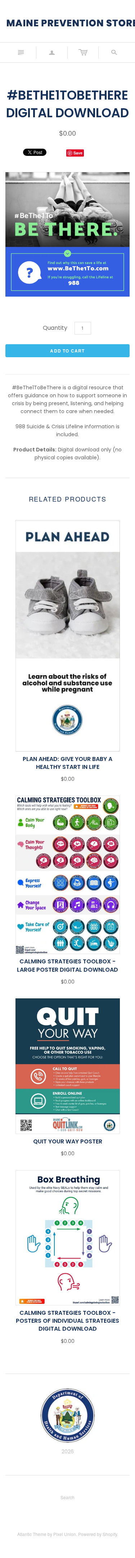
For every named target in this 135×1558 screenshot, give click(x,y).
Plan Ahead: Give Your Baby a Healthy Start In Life (67, 763)
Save (77, 153)
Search (67, 1497)
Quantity (55, 328)
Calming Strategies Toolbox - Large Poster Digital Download (67, 965)
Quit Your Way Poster (67, 1141)
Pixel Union (64, 1534)
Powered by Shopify (97, 1534)
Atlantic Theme (31, 1534)
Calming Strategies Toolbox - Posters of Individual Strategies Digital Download (67, 1321)
